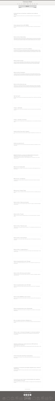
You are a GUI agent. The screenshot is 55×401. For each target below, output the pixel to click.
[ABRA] (30, 395)
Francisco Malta (27, 392)
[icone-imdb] (28, 395)
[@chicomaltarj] (26, 395)
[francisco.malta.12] (24, 395)
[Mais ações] (41, 23)
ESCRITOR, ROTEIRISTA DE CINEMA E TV (27, 2)
